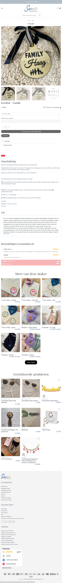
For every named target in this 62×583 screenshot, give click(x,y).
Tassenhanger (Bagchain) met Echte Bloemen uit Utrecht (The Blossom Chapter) (30, 460)
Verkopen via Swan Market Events (8, 534)
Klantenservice (4, 486)
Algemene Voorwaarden (6, 497)
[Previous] (4, 56)
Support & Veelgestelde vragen (7, 538)
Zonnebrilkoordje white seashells (8, 401)
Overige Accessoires (12, 203)
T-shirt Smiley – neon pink (30, 300)
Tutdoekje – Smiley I (28, 355)
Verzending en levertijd (6, 490)
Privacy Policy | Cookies (6, 499)
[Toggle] (2, 141)
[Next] (57, 56)
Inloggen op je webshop (6, 536)
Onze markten (4, 510)
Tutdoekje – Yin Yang (48, 327)
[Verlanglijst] (57, 8)
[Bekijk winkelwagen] (60, 8)
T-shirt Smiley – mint (48, 300)
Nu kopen (5, 135)
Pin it (4, 155)
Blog (2, 514)
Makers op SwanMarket (6, 516)
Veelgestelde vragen (5, 488)
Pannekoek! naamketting (50, 400)
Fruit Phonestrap (6, 459)
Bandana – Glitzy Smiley (29, 327)
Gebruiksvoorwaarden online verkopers (9, 544)
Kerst (5, 206)
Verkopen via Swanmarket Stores (8, 532)
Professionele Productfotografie (8, 542)
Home (29, 20)
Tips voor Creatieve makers (7, 540)
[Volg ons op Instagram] (5, 521)
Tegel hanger (46, 430)
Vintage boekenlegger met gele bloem (9, 430)
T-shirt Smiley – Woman (8, 300)
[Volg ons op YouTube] (13, 521)
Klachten (3, 496)
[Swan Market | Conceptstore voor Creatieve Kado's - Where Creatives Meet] (31, 8)
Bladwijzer (25, 430)
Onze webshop (4, 512)
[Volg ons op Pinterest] (11, 521)
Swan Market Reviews (6, 492)
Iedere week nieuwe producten (31, 1)
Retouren (3, 494)
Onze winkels (4, 508)
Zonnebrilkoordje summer (30, 400)
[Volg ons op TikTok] (8, 521)
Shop (33, 20)
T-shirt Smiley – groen (8, 327)
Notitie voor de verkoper (7, 118)
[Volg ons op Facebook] (2, 521)
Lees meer (6, 233)
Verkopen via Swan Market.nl (7, 530)
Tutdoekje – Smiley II (7, 355)
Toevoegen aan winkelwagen (30, 131)
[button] (2, 8)
